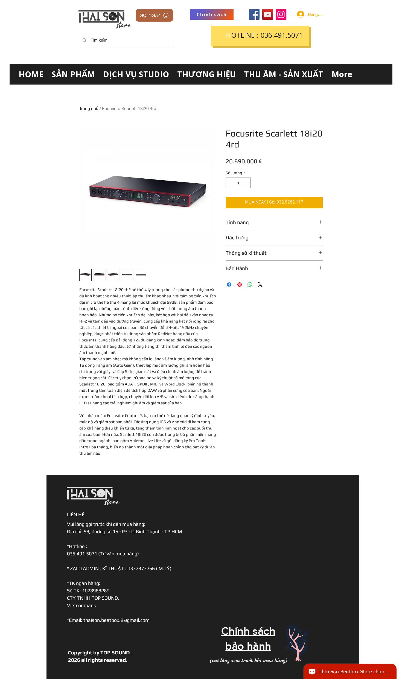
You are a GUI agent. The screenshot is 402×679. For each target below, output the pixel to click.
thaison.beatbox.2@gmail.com (116, 620)
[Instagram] (281, 14)
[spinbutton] (238, 183)
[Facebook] (254, 14)
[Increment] (246, 183)
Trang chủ (88, 108)
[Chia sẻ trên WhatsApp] (250, 284)
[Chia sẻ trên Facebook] (229, 284)
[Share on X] (260, 284)
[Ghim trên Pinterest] (239, 284)
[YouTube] (267, 14)
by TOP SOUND (112, 652)
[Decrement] (230, 183)
